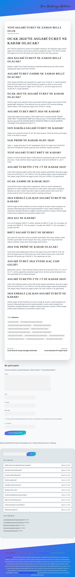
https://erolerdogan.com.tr (24, 443)
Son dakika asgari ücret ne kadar (35, 339)
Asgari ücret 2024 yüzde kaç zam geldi (19, 328)
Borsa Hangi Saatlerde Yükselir (11, 525)
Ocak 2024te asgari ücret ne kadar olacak (36, 335)
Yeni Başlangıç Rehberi (55, 6)
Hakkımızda (18, 8)
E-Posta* (7, 402)
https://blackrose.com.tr (41, 443)
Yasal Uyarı (26, 8)
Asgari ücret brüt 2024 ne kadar (39, 328)
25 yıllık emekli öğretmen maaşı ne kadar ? (16, 495)
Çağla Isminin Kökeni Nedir (10, 530)
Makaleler (15, 317)
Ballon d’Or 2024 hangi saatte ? (13, 500)
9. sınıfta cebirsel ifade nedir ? (13, 475)
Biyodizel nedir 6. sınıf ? (11, 490)
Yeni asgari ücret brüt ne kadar (54, 339)
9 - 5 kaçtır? (8, 423)
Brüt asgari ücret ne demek (15, 335)
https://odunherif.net (7, 443)
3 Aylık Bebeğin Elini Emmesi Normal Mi (13, 519)
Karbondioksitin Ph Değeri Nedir (55, 350)
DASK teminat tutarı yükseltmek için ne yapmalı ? (18, 465)
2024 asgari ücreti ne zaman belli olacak (31, 322)
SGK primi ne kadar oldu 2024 (16, 339)
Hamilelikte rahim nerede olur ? (13, 485)
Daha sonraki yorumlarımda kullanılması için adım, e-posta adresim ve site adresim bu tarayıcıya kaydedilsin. (34, 419)
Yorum (6, 374)
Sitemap (53, 443)
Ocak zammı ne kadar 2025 (57, 335)
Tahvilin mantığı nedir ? (11, 480)
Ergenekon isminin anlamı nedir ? (13, 470)
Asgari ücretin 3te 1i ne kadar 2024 (42, 332)
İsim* (6, 394)
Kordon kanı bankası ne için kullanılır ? (15, 505)
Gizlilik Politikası (9, 8)
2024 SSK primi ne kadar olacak (42, 325)
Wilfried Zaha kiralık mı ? (11, 510)
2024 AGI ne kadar (13, 322)
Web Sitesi (7, 410)
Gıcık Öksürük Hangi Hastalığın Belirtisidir (22, 350)
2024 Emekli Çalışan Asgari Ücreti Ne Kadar (20, 325)
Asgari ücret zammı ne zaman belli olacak (19, 332)
